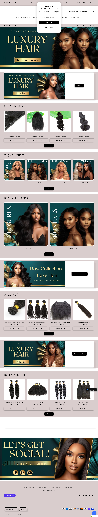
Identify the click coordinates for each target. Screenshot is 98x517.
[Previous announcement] (31, 2)
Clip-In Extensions (79, 353)
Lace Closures (25, 248)
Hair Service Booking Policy (31, 487)
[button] (5, 11)
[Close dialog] (59, 3)
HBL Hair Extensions (11, 514)
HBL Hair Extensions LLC (21, 514)
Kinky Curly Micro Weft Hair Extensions (14, 322)
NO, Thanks (49, 27)
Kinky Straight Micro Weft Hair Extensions (60, 322)
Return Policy (51, 487)
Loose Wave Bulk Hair (60, 402)
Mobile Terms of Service (49, 490)
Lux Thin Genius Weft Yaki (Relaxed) (14, 134)
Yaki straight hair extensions (83, 322)
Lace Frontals (71, 248)
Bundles (79, 85)
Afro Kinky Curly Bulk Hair (37, 402)
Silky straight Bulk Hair (83, 402)
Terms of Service (69, 487)
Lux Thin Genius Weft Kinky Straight (37, 134)
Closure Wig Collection (60, 182)
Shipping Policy (43, 487)
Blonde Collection (13, 182)
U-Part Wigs (82, 182)
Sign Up (49, 22)
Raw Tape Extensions (79, 274)
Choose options (14, 140)
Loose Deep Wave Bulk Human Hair (14, 402)
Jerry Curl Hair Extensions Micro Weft (37, 322)
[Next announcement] (66, 2)
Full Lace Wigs (36, 182)
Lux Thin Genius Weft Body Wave (60, 134)
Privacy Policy (59, 487)
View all (49, 145)
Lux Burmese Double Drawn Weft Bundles (83, 134)
